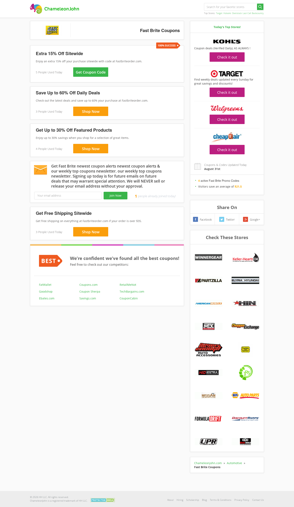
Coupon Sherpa (89, 291)
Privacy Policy (241, 499)
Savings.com (87, 298)
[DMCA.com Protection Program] (102, 500)
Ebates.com (46, 298)
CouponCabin (129, 298)
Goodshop (46, 291)
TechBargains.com (132, 291)
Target (219, 13)
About (170, 499)
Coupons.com (88, 285)
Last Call (247, 13)
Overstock (237, 13)
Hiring (180, 499)
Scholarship (192, 499)
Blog (204, 499)
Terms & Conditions (220, 499)
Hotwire (227, 13)
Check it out (227, 57)
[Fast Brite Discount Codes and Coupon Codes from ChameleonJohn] (54, 8)
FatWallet (45, 285)
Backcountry (258, 13)
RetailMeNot (128, 285)
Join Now (115, 195)
